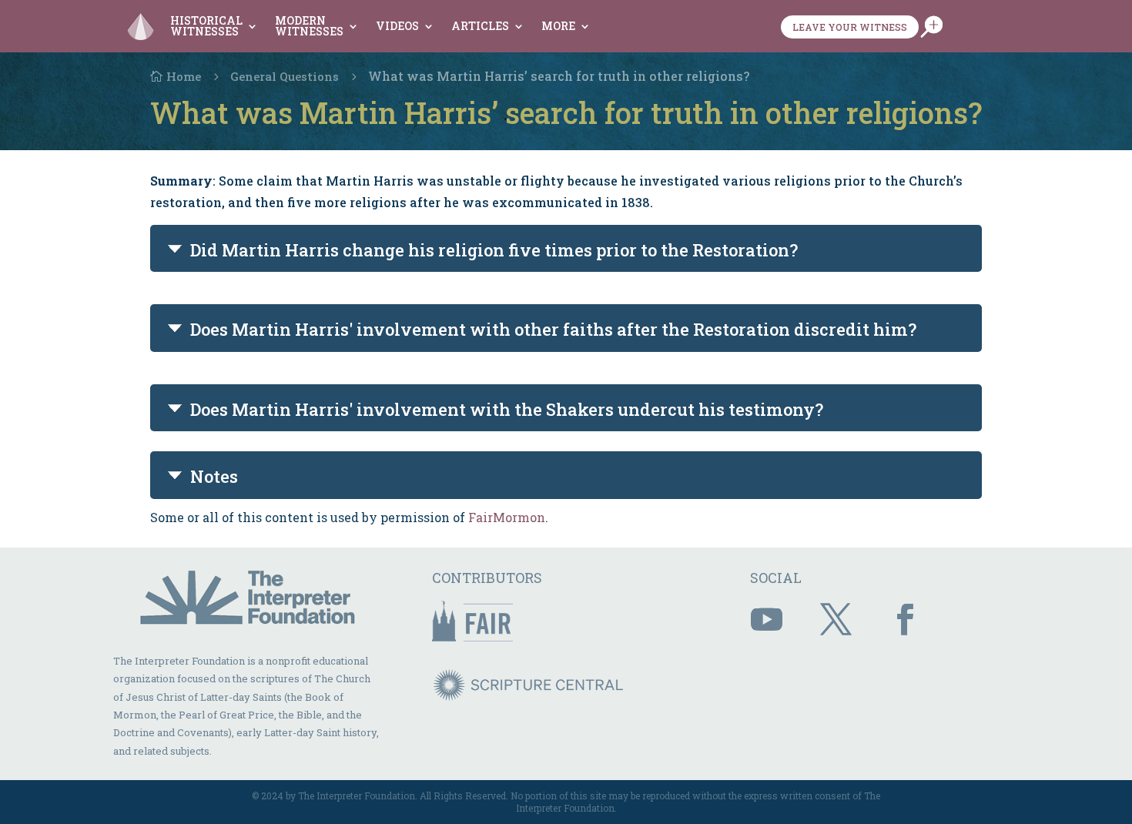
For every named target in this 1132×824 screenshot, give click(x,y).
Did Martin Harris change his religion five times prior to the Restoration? (494, 250)
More (558, 25)
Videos (397, 25)
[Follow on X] (835, 619)
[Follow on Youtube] (766, 619)
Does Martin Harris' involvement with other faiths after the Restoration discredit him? (553, 329)
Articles (480, 25)
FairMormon (506, 517)
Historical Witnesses (206, 26)
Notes (214, 476)
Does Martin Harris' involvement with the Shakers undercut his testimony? (506, 409)
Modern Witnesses (309, 26)
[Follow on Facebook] (904, 619)
